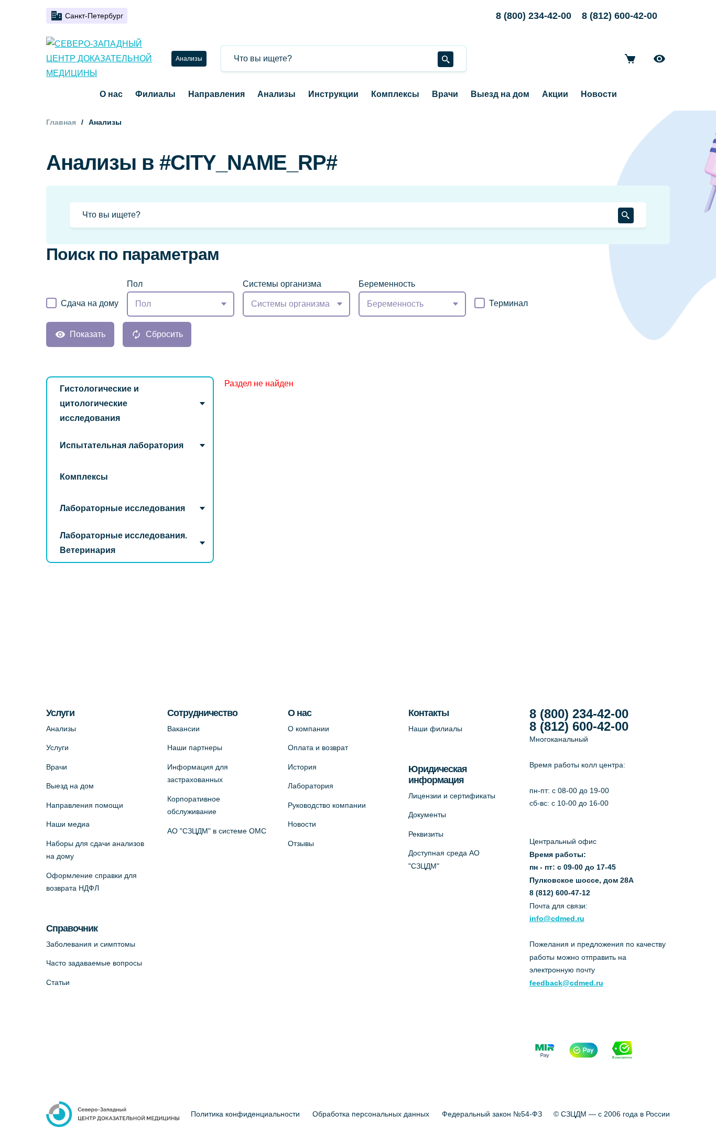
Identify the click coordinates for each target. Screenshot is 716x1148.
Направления (216, 94)
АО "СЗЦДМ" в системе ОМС (216, 831)
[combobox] (180, 304)
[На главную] (102, 59)
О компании (308, 728)
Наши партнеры (194, 747)
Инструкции (333, 94)
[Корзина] (630, 58)
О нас (111, 94)
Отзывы (301, 843)
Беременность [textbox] (395, 303)
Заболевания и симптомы (90, 944)
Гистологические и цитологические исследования (99, 403)
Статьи (58, 982)
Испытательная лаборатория (121, 445)
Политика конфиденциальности (245, 1114)
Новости (599, 94)
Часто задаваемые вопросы (94, 963)
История (302, 767)
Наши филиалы (435, 728)
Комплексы (395, 94)
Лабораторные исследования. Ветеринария (123, 543)
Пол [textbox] (143, 303)
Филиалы (155, 94)
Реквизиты (425, 834)
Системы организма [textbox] (290, 303)
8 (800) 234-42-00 (533, 15)
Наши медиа (68, 824)
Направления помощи (84, 805)
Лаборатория (310, 786)
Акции (555, 94)
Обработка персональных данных (370, 1114)
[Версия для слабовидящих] (659, 58)
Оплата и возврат (318, 747)
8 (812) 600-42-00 (619, 15)
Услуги (57, 747)
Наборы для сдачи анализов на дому (95, 850)
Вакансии (183, 728)
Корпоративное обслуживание (193, 805)
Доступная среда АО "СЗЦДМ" (444, 859)
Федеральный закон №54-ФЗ (492, 1114)
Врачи (445, 94)
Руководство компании (327, 805)
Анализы (189, 58)
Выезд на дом (500, 94)
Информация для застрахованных (197, 773)
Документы (427, 814)
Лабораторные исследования (122, 508)
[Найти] (445, 59)
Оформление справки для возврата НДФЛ (91, 882)
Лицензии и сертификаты (451, 796)
